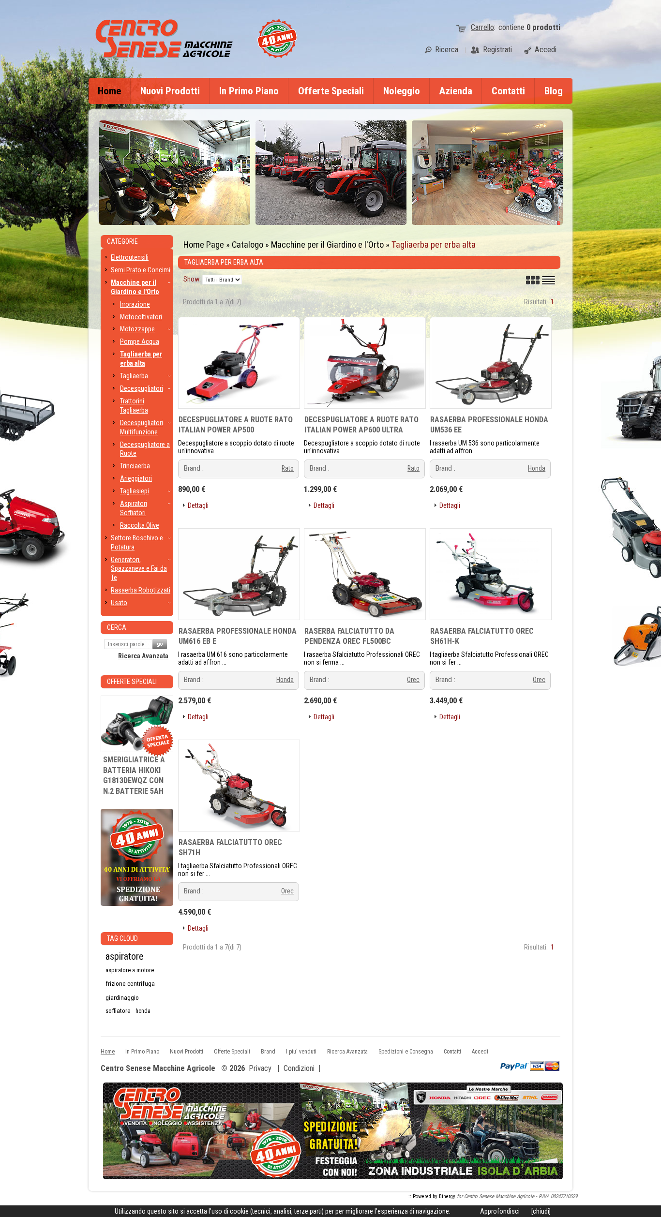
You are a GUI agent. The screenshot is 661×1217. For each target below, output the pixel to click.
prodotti (543, 27)
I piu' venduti (301, 1051)
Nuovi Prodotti (170, 91)
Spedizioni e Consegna (405, 1051)
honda (142, 1011)
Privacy (260, 1068)
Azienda (455, 91)
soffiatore (118, 1010)
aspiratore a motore (129, 970)
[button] (194, 506)
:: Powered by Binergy (431, 1196)
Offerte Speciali (331, 91)
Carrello (482, 27)
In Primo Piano (249, 91)
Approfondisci (500, 1211)
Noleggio (401, 91)
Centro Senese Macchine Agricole (158, 1069)
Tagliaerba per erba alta (433, 244)
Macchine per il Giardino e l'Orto (327, 244)
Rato (288, 468)
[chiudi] (541, 1211)
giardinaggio (122, 997)
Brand (268, 1051)
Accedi (480, 1051)
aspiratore (124, 956)
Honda (536, 468)
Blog (553, 91)
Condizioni (299, 1068)
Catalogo (247, 244)
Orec (413, 679)
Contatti (508, 91)
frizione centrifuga (130, 983)
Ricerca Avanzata (143, 656)
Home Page (203, 244)
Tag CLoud (122, 938)
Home (109, 91)
